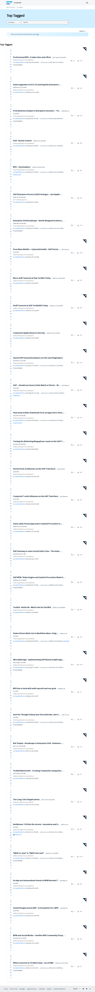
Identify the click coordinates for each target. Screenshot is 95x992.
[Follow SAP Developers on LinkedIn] (90, 989)
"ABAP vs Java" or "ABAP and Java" (36, 853)
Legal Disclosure (32, 989)
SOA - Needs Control (29, 141)
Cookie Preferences (59, 989)
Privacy (6, 989)
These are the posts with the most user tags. (24, 34)
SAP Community (11, 7)
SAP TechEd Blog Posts (20, 200)
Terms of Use (14, 989)
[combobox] (46, 22)
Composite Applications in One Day (36, 333)
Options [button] (81, 31)
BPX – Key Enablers (29, 167)
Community (17, 2)
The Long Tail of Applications (34, 799)
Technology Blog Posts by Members (24, 116)
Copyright (22, 989)
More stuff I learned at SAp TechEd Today (39, 278)
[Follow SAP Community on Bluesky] (83, 989)
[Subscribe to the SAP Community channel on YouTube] (86, 989)
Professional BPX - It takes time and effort (39, 57)
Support (49, 989)
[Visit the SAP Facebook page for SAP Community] (80, 989)
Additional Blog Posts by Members (23, 60)
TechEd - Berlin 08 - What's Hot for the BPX (39, 607)
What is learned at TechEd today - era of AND (40, 963)
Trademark (41, 989)
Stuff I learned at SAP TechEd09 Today (38, 306)
